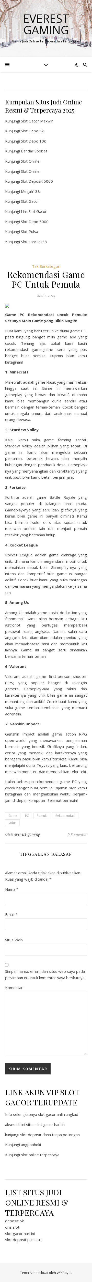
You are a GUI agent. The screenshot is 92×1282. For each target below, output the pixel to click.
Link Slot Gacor (34, 211)
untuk (12, 822)
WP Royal (64, 1272)
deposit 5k (14, 1220)
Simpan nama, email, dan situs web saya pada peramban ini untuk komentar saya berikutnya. (45, 974)
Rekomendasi (65, 816)
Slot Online (30, 161)
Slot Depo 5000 (35, 221)
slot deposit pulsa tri (23, 1239)
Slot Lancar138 (34, 241)
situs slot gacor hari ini (45, 1124)
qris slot (12, 1227)
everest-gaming (27, 834)
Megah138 (30, 191)
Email (11, 914)
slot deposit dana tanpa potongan (50, 1134)
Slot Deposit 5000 (37, 181)
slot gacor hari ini (20, 1233)
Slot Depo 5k (32, 130)
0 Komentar (77, 834)
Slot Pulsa (29, 231)
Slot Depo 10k (33, 141)
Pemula (42, 816)
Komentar (14, 987)
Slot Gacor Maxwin (37, 120)
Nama (11, 889)
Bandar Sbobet (34, 150)
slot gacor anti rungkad (58, 1114)
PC (27, 816)
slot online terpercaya (40, 1154)
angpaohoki (31, 1144)
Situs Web (14, 939)
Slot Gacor (30, 201)
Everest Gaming (46, 24)
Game (12, 816)
